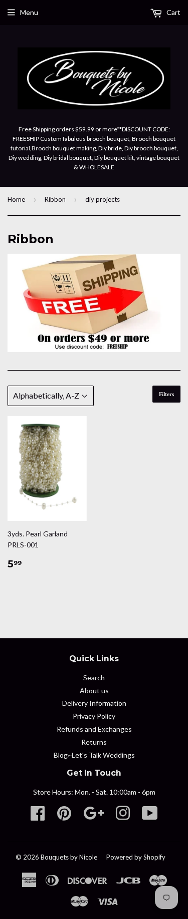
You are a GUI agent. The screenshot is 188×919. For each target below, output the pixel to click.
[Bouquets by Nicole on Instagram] (122, 816)
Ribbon (55, 199)
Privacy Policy (94, 716)
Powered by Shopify (135, 857)
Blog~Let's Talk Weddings (94, 755)
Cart (172, 12)
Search (94, 677)
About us (94, 690)
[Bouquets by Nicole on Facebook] (37, 816)
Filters (166, 394)
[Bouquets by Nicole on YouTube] (150, 816)
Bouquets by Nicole (69, 857)
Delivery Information (94, 703)
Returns (94, 742)
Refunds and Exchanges (94, 729)
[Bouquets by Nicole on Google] (93, 816)
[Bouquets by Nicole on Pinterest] (64, 816)
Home (16, 199)
